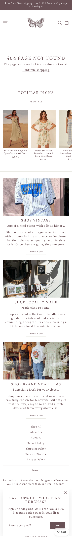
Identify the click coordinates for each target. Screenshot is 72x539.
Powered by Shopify (36, 536)
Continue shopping (35, 70)
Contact (36, 437)
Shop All (36, 426)
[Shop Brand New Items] (36, 360)
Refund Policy (36, 443)
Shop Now (35, 333)
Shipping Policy (36, 448)
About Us (36, 432)
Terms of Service (36, 454)
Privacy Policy (36, 459)
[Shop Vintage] (36, 197)
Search (36, 470)
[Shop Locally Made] (36, 279)
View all (36, 102)
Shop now (35, 252)
